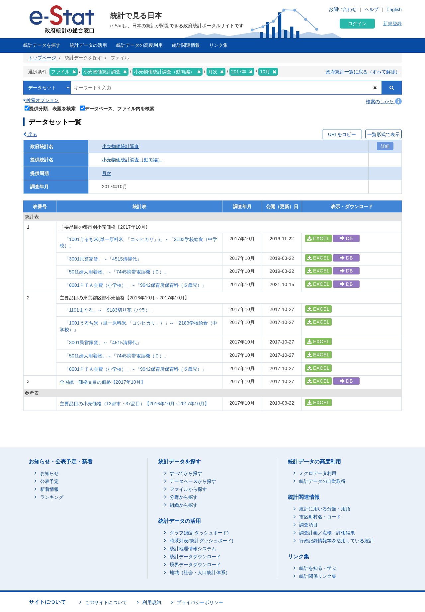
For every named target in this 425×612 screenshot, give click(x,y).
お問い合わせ (343, 9)
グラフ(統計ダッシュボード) (199, 532)
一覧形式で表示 (383, 134)
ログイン (357, 23)
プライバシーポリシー (200, 602)
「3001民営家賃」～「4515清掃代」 (102, 259)
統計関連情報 (186, 45)
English (394, 9)
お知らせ (49, 473)
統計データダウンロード (195, 556)
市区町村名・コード (320, 516)
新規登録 (392, 23)
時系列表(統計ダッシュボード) (201, 540)
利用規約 (151, 602)
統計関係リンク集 (317, 576)
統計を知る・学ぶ (317, 568)
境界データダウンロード (195, 564)
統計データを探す (41, 45)
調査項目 (308, 524)
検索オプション (42, 100)
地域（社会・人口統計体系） (200, 572)
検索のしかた (380, 101)
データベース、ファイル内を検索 (119, 108)
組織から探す (184, 505)
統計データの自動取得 (322, 481)
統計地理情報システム (193, 548)
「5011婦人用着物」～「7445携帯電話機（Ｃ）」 (116, 271)
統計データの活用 (88, 45)
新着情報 (49, 489)
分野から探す (184, 497)
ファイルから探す (188, 489)
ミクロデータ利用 (317, 473)
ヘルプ (372, 9)
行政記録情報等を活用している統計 (336, 540)
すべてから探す (186, 473)
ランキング (51, 497)
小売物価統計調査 (120, 146)
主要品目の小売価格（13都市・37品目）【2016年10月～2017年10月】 (134, 403)
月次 (106, 173)
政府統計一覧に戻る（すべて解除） (363, 71)
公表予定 (49, 481)
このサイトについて (106, 602)
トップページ (42, 57)
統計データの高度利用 (139, 45)
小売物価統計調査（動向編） (132, 159)
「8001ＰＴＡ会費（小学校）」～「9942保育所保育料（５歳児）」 (135, 285)
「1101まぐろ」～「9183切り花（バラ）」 (109, 310)
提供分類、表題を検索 (52, 108)
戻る (32, 134)
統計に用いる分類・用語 (324, 508)
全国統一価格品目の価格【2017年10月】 (102, 382)
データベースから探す (193, 481)
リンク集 (218, 45)
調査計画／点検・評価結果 (327, 532)
